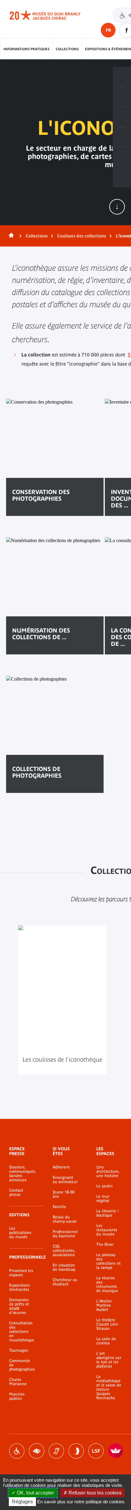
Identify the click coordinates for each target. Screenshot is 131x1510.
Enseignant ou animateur (65, 1179)
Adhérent (61, 1167)
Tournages (18, 1350)
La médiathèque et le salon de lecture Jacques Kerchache (108, 1387)
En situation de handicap (64, 1267)
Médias (122, 137)
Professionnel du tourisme (65, 1234)
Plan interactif (122, 157)
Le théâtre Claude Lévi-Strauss (107, 1324)
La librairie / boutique (107, 1213)
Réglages (22, 1501)
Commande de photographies (21, 1365)
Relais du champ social (64, 1219)
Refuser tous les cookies (94, 1492)
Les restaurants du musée (106, 1230)
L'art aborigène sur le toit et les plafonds (108, 1359)
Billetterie (122, 77)
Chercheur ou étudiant (65, 1282)
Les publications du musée (20, 1232)
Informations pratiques (26, 49)
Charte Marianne (18, 1382)
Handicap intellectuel (76, 1451)
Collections (67, 49)
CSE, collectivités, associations (64, 1250)
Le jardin (104, 1186)
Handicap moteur (16, 1451)
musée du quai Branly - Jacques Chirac (51, 15)
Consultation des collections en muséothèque (21, 1331)
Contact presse (16, 1192)
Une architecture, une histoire (107, 1171)
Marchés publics (17, 1396)
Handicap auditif (56, 1451)
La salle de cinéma (106, 1341)
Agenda (122, 117)
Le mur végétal (102, 1198)
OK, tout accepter (35, 1492)
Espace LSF (96, 1451)
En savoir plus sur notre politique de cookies (81, 1501)
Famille (59, 1207)
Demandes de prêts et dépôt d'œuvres (19, 1306)
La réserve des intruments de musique (107, 1284)
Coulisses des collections (81, 235)
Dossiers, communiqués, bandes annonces (21, 1173)
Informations (122, 97)
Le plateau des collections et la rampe (108, 1261)
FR (108, 30)
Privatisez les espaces (21, 1273)
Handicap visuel (36, 1451)
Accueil (10, 236)
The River (105, 1244)
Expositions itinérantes (19, 1287)
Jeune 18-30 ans (63, 1194)
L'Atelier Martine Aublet (104, 1305)
